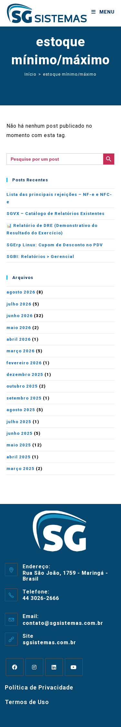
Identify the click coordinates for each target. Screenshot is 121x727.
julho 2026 (18, 304)
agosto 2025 (20, 409)
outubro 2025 (22, 386)
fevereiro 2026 (24, 362)
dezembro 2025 (24, 374)
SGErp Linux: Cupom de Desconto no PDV (54, 244)
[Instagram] (34, 667)
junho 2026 (19, 315)
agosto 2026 (20, 292)
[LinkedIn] (54, 667)
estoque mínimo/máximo (69, 74)
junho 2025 (19, 433)
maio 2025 (18, 445)
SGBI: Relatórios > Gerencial (40, 256)
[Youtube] (74, 667)
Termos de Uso (27, 702)
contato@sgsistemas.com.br (63, 623)
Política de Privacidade (39, 687)
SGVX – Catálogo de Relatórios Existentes (55, 213)
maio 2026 (18, 327)
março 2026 (20, 350)
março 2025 (20, 468)
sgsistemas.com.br (49, 642)
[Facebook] (15, 667)
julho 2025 (18, 421)
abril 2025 (18, 456)
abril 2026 (18, 339)
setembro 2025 (24, 398)
